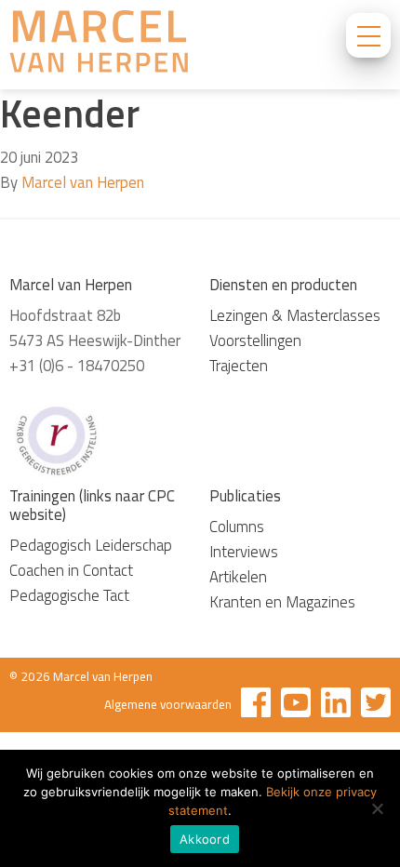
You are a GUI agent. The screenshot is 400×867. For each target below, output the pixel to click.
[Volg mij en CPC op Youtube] (296, 705)
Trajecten (238, 365)
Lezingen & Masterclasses (294, 315)
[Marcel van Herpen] (98, 44)
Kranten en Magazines (282, 602)
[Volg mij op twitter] (376, 705)
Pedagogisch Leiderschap (90, 545)
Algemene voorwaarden (168, 704)
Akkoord (205, 839)
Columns (236, 526)
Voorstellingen (255, 340)
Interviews (243, 552)
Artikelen (238, 577)
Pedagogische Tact (69, 595)
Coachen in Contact (71, 570)
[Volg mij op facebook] (256, 705)
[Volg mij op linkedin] (336, 705)
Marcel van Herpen (82, 182)
